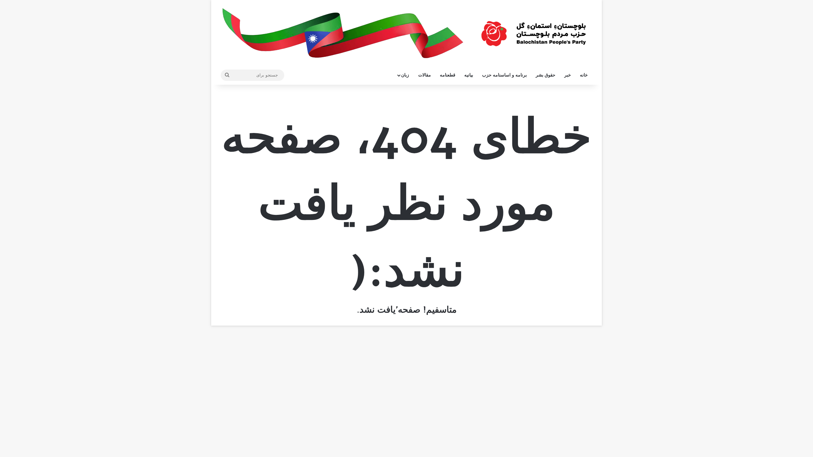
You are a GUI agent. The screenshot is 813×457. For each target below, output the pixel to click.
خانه (584, 75)
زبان (405, 75)
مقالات (424, 75)
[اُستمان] (533, 30)
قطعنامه (447, 75)
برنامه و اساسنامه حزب (504, 75)
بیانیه (468, 75)
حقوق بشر (545, 75)
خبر (567, 75)
